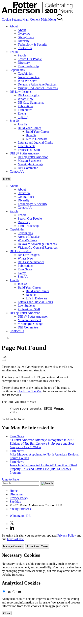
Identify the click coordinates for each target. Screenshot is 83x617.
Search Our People (30, 59)
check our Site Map (30, 391)
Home (14, 490)
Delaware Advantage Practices (37, 84)
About (14, 26)
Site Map (15, 501)
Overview (24, 33)
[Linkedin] (12, 528)
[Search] (60, 19)
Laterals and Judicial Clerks (35, 142)
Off (19, 592)
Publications (25, 106)
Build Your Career (29, 128)
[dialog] (41, 541)
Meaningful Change (30, 164)
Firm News (25, 110)
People (14, 51)
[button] (4, 360)
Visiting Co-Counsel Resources (38, 88)
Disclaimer (16, 494)
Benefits (31, 135)
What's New (25, 99)
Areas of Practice (28, 77)
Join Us (14, 120)
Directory (24, 62)
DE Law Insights (20, 91)
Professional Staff (29, 149)
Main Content (31, 19)
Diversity (23, 41)
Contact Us (25, 48)
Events (22, 113)
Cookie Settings (12, 19)
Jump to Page (10, 479)
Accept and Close (37, 546)
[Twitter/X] (12, 523)
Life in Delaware (36, 139)
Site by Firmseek (20, 509)
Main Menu (48, 19)
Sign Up (23, 117)
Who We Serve (27, 80)
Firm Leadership (28, 66)
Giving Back (26, 37)
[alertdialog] (41, 584)
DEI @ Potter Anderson (25, 153)
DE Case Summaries (31, 102)
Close (6, 613)
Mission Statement (29, 160)
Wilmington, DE (20, 515)
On (9, 592)
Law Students (26, 146)
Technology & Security (32, 44)
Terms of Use (15, 539)
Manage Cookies (13, 546)
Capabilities (17, 70)
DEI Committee (28, 168)
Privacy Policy (19, 498)
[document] (41, 584)
